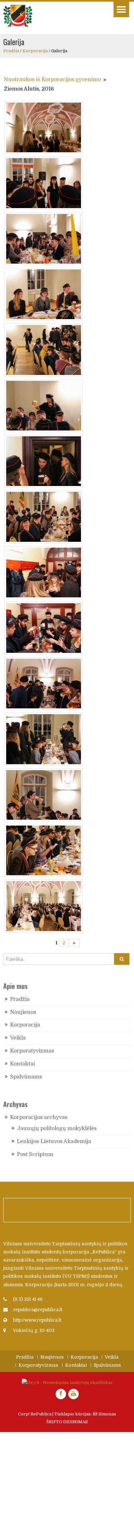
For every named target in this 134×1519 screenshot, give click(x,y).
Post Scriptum (35, 1154)
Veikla (18, 1038)
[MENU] (121, 9)
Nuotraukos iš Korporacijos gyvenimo (52, 79)
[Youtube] (73, 1394)
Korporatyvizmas (32, 1051)
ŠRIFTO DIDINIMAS (67, 1421)
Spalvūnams (26, 1077)
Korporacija (35, 50)
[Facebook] (61, 1394)
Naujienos (23, 1012)
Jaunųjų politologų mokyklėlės (57, 1128)
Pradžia (11, 50)
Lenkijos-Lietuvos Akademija (54, 1141)
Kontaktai (22, 1064)
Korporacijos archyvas (38, 1117)
